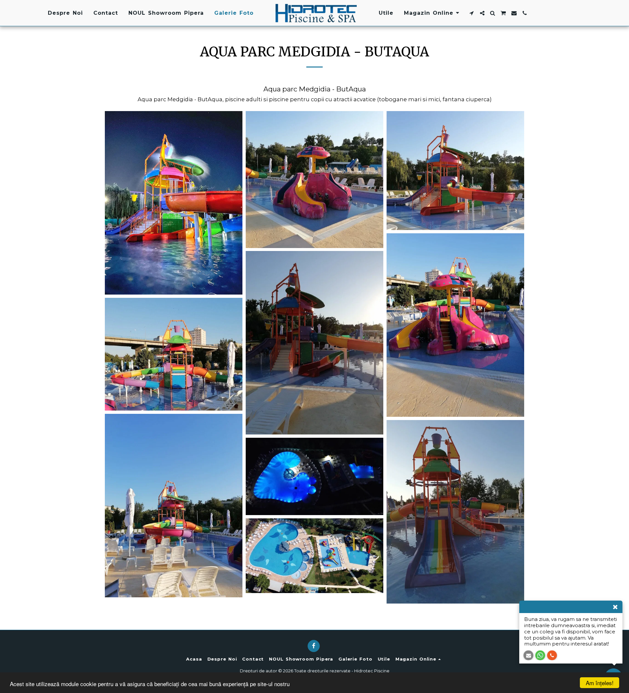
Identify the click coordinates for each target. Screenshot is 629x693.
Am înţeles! (600, 683)
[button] (472, 13)
